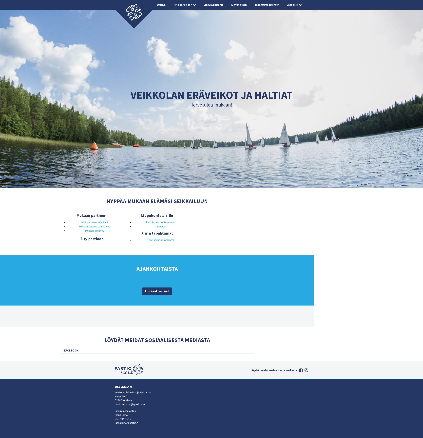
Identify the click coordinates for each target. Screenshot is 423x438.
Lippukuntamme (213, 4)
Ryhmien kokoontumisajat (160, 222)
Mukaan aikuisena (94, 230)
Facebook (71, 350)
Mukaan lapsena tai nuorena (94, 226)
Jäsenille (292, 4)
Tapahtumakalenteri (267, 4)
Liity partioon (91, 238)
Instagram (306, 370)
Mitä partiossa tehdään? (94, 222)
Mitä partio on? (182, 4)
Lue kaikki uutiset (157, 291)
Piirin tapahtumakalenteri (160, 239)
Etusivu (161, 4)
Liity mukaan (239, 4)
